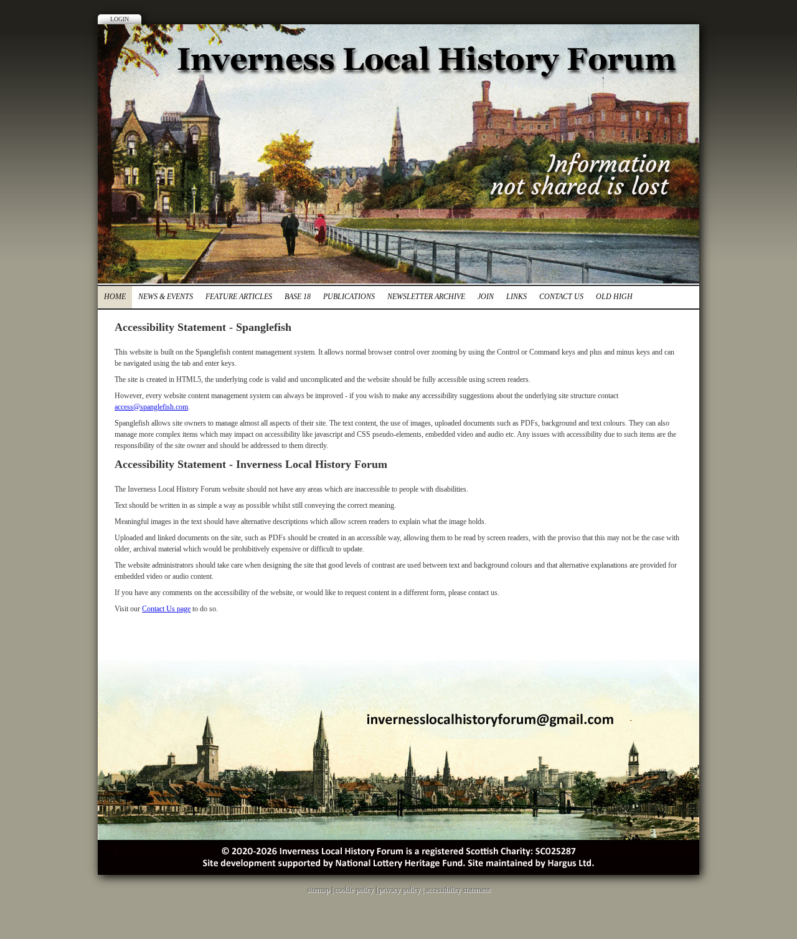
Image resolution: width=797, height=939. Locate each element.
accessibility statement (457, 889)
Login (119, 19)
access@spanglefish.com (151, 407)
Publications (349, 296)
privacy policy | (402, 889)
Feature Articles (238, 296)
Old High (614, 296)
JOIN (486, 296)
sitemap (318, 889)
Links (516, 296)
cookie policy (354, 889)
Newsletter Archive (426, 296)
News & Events (165, 296)
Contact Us (561, 296)
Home (115, 296)
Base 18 (298, 296)
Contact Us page (166, 608)
